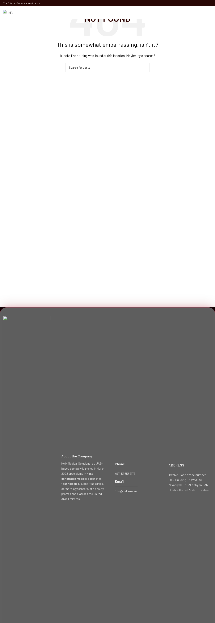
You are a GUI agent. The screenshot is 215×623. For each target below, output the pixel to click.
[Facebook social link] (199, 3)
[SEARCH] (144, 67)
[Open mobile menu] (210, 12)
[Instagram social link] (204, 3)
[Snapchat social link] (209, 3)
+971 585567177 (125, 474)
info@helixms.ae (126, 491)
